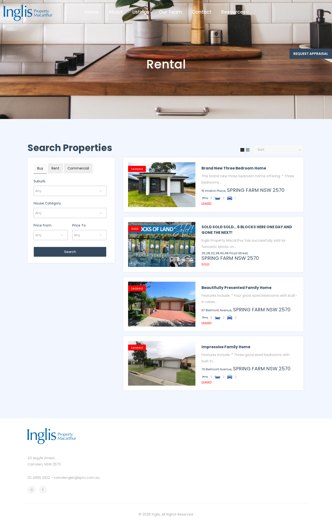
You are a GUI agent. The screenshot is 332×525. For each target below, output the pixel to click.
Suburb (39, 181)
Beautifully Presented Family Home (236, 287)
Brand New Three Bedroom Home (233, 168)
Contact (201, 12)
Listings (140, 12)
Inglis (156, 514)
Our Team (170, 12)
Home (92, 12)
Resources (233, 12)
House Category (47, 203)
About (115, 12)
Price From (43, 225)
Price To (79, 225)
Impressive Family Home (225, 346)
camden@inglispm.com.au (77, 477)
